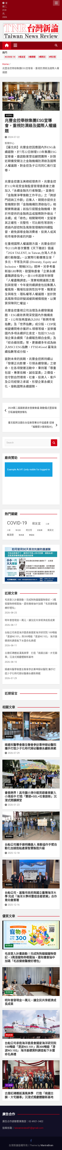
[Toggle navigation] (15, 45)
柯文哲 (29, 530)
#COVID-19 (10, 57)
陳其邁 (21, 535)
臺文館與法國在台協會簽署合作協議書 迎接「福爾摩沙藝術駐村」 (31, 424)
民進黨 (39, 530)
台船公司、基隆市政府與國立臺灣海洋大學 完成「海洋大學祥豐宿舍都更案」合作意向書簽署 (31, 896)
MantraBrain (47, 1145)
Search (54, 442)
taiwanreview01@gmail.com (28, 1127)
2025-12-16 (14, 904)
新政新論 (9, 946)
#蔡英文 (42, 57)
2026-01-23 (14, 805)
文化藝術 (9, 1085)
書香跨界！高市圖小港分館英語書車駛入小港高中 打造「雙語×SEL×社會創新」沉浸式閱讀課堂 (31, 796)
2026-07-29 (14, 753)
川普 (8, 530)
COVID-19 (17, 523)
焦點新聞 (9, 1035)
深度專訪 (9, 116)
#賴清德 (31, 57)
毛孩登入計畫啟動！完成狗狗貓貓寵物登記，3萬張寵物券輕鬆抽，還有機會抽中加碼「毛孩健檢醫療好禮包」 (31, 603)
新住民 (18, 530)
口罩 (47, 524)
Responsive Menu (56, 3)
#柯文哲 (52, 57)
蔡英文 (51, 530)
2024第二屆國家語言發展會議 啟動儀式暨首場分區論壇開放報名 (32, 410)
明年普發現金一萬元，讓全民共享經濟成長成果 (30, 620)
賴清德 (10, 534)
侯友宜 (36, 523)
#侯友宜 (21, 57)
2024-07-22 (14, 137)
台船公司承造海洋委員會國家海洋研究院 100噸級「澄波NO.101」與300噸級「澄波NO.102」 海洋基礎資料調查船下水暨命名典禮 (31, 636)
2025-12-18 (14, 853)
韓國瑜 (31, 535)
